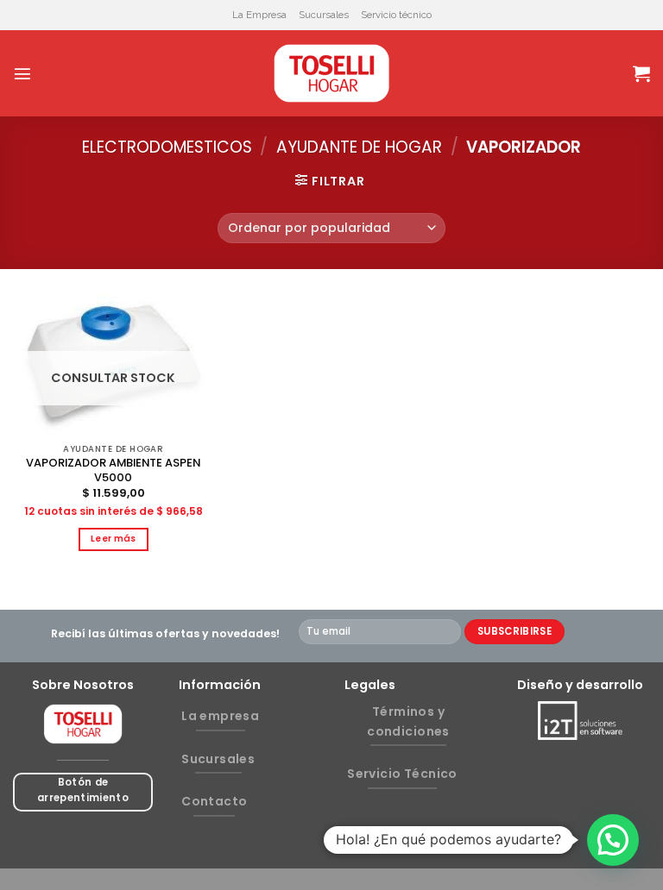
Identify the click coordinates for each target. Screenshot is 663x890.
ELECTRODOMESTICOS (167, 147)
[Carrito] (641, 73)
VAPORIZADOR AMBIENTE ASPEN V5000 (113, 471)
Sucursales (324, 15)
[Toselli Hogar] (331, 73)
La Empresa (259, 15)
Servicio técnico (396, 15)
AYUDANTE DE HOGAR (359, 147)
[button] (613, 840)
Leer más (113, 538)
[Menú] (22, 73)
